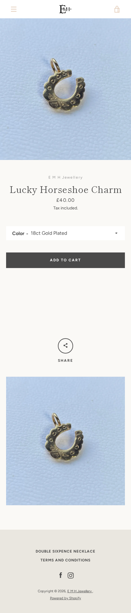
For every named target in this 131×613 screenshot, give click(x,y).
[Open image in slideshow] (65, 89)
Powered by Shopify (65, 598)
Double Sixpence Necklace (65, 551)
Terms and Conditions (65, 560)
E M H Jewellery (80, 591)
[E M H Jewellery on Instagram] (71, 575)
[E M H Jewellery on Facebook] (61, 575)
